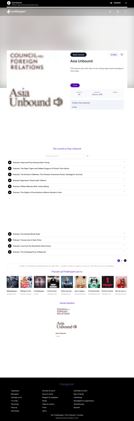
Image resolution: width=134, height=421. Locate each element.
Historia (14, 407)
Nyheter (77, 407)
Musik (44, 401)
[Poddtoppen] (16, 11)
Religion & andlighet (50, 397)
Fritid (44, 407)
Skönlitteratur (79, 404)
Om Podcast (70, 415)
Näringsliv (15, 394)
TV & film (14, 401)
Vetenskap (15, 411)
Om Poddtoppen (57, 415)
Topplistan (15, 391)
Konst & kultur (47, 394)
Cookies (80, 415)
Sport (44, 411)
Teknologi (15, 404)
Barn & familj (79, 394)
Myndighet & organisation (84, 401)
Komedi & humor (48, 391)
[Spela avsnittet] (9, 162)
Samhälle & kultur (80, 391)
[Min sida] (110, 12)
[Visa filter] (87, 156)
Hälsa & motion (48, 404)
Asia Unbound (84, 103)
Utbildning (78, 397)
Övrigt (75, 85)
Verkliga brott (16, 397)
